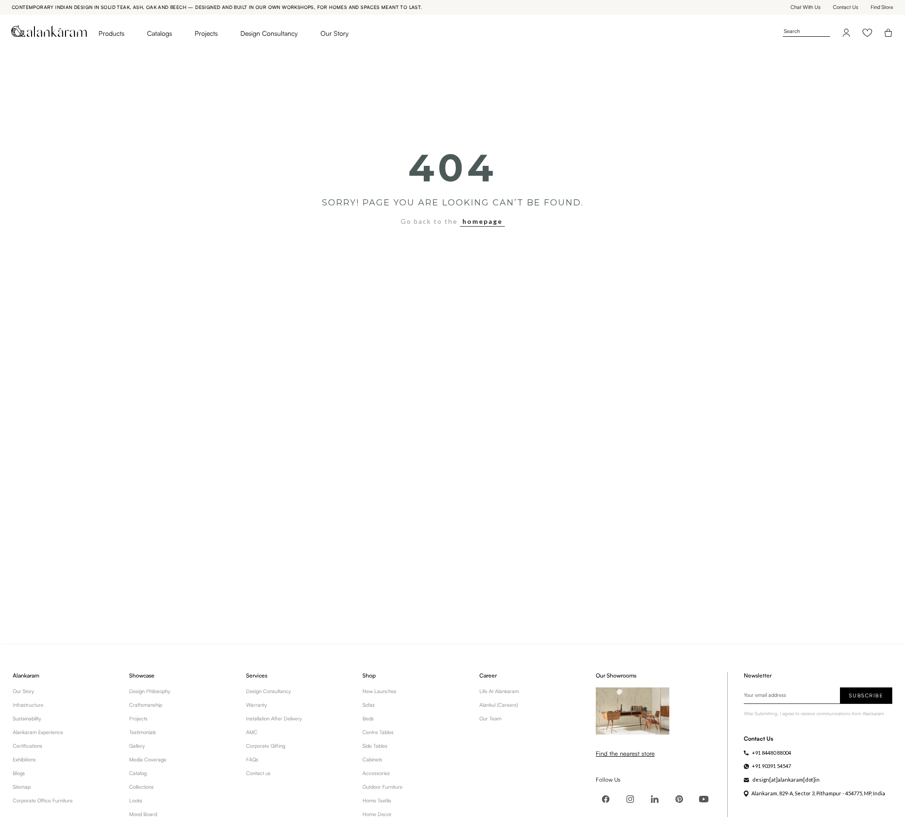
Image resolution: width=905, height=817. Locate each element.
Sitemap (22, 787)
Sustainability (27, 718)
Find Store (882, 7)
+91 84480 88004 (771, 753)
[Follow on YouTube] (703, 799)
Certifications (27, 746)
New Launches (379, 691)
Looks (135, 800)
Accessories (376, 773)
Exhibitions (24, 759)
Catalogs (159, 33)
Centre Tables (378, 732)
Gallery (137, 746)
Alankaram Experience (38, 732)
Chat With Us (805, 7)
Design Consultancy (269, 33)
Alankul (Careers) (498, 705)
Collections (141, 787)
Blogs (19, 773)
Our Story (335, 33)
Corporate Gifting (265, 746)
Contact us (258, 773)
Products (111, 33)
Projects (206, 33)
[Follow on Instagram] (630, 799)
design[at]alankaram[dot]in (786, 779)
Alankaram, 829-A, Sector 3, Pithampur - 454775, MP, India (818, 793)
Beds (368, 718)
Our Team (490, 718)
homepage (482, 221)
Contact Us (845, 7)
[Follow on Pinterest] (679, 799)
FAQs (252, 759)
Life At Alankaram (499, 691)
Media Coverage (147, 759)
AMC (251, 732)
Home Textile (376, 800)
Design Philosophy (149, 691)
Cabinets (372, 759)
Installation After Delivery (274, 718)
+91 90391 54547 (771, 766)
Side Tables (374, 746)
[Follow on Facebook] (605, 799)
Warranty (256, 705)
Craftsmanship (145, 705)
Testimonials (142, 732)
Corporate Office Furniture (43, 800)
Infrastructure (28, 705)
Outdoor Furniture (382, 787)
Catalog (138, 773)
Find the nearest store (625, 753)
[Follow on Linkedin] (654, 799)
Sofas (368, 705)
